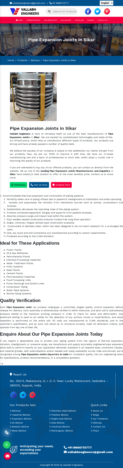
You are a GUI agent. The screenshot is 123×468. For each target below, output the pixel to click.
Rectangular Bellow (62, 430)
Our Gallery (65, 20)
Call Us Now (40, 185)
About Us (97, 410)
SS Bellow (17, 422)
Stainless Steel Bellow (63, 410)
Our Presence (100, 418)
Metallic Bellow (20, 426)
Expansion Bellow (21, 418)
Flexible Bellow (59, 415)
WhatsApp (19, 185)
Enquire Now (62, 185)
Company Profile (33, 20)
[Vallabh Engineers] (25, 11)
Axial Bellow (58, 422)
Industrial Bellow (20, 415)
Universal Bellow (60, 426)
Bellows (35, 60)
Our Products (50, 20)
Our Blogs (79, 20)
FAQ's (95, 430)
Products (22, 60)
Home (20, 20)
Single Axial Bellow (61, 418)
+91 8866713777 (60, 3)
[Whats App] (6, 445)
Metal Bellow (18, 430)
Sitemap (90, 20)
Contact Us (102, 20)
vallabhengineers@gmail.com (28, 3)
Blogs (95, 415)
